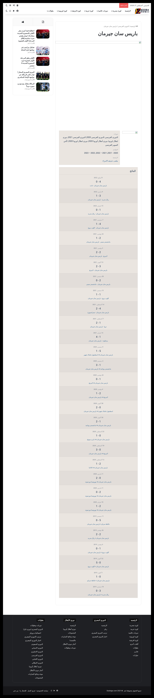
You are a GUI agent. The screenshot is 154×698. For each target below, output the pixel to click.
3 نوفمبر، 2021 (98, 248)
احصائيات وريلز (35, 633)
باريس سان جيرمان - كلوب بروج (98, 228)
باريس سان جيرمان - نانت (98, 185)
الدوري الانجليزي (37, 652)
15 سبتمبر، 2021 (98, 290)
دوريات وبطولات (70, 648)
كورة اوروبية (62, 11)
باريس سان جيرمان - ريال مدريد (98, 214)
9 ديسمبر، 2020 (98, 347)
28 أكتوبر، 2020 (98, 403)
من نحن (15, 691)
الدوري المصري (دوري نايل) (33, 629)
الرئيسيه (104, 625)
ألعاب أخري (134, 644)
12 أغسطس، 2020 (98, 460)
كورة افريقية (76, 11)
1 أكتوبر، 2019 (98, 573)
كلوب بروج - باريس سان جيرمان (98, 298)
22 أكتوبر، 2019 (98, 558)
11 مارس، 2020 (98, 474)
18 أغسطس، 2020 (98, 446)
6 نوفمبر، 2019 (98, 544)
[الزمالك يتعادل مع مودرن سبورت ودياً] (42, 86)
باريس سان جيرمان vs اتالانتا (98, 468)
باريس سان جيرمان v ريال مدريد (98, 538)
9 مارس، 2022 (98, 192)
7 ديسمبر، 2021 (98, 220)
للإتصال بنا (23, 691)
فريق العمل (31, 691)
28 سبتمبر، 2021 (98, 276)
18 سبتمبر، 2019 (98, 587)
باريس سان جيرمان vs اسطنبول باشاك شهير (98, 355)
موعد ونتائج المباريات (68, 637)
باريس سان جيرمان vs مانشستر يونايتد (98, 425)
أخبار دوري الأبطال (69, 644)
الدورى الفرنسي (123, 26)
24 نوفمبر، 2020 (98, 375)
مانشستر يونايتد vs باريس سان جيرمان (98, 369)
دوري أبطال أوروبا (69, 629)
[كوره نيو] (142, 11)
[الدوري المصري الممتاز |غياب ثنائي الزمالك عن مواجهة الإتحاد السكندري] (42, 75)
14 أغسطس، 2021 (98, 304)
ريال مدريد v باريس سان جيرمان (98, 595)
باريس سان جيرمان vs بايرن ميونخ (98, 439)
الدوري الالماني (37, 659)
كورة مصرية (117, 11)
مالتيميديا (73, 640)
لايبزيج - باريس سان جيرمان (98, 256)
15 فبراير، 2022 (98, 206)
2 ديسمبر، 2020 (98, 361)
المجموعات (72, 633)
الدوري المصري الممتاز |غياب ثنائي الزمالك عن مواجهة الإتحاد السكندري (26, 74)
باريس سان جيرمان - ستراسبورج (98, 312)
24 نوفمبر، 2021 (98, 234)
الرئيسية (128, 11)
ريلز (105, 629)
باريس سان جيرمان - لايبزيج (98, 270)
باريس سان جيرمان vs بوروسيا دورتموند (98, 482)
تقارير (136, 651)
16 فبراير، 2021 (98, 333)
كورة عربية (89, 11)
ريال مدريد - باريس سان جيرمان (98, 200)
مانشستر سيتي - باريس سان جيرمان (98, 242)
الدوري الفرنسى (37, 655)
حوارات (135, 655)
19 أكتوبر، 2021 (98, 262)
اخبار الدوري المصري (99, 637)
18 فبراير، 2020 (98, 502)
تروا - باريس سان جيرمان (98, 327)
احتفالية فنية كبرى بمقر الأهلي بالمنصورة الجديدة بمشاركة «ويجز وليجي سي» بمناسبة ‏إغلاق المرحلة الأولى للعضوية (25, 36)
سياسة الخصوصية (42, 691)
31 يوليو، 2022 (98, 178)
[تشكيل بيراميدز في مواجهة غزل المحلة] (42, 50)
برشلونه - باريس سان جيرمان (98, 341)
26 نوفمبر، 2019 (98, 530)
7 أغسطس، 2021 (98, 319)
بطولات (51, 11)
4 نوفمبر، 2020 (98, 389)
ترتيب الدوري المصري (99, 633)
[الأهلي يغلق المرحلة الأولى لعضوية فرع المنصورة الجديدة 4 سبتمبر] (42, 61)
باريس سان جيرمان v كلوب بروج (98, 566)
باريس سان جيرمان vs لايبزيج (98, 383)
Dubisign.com (112, 691)
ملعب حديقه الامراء (110, 161)
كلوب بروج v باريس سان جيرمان (98, 552)
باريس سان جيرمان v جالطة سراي (98, 580)
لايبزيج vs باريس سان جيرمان (98, 397)
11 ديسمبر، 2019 (98, 516)
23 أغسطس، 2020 (98, 431)
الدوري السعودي (37, 644)
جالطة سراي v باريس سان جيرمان (98, 524)
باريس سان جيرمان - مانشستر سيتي (98, 284)
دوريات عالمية (103, 11)
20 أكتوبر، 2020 (98, 417)
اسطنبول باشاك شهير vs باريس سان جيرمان (98, 411)
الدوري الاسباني (37, 648)
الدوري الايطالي (37, 663)
